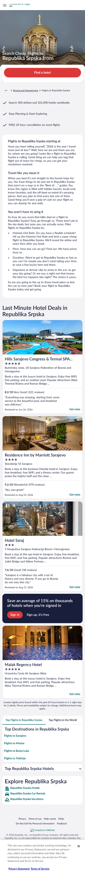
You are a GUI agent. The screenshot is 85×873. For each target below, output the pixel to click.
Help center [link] (50, 818)
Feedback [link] (62, 823)
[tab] (23, 720)
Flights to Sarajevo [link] (15, 735)
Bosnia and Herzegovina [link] (25, 90)
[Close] (78, 846)
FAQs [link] (61, 818)
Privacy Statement (19, 869)
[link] (42, 788)
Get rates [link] (74, 409)
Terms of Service (40, 869)
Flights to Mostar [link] (14, 743)
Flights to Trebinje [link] (15, 758)
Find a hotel (42, 72)
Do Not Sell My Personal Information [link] (35, 823)
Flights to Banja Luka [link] (16, 751)
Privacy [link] (22, 818)
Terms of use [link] (35, 818)
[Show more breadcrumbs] (5, 90)
